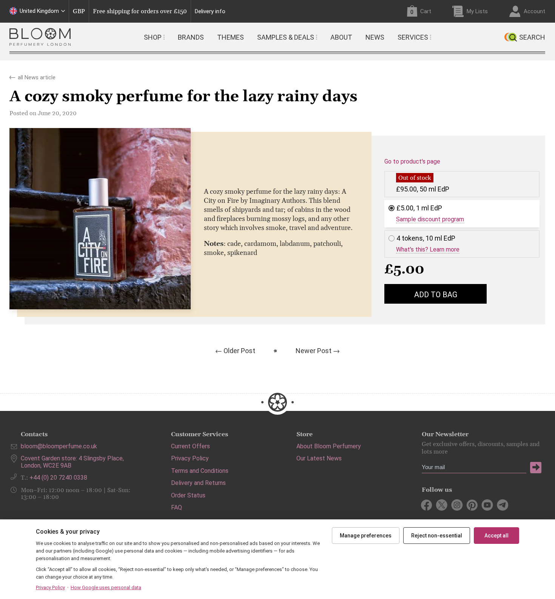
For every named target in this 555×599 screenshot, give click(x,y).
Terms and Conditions (199, 470)
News (374, 37)
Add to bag (435, 294)
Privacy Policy (190, 458)
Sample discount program (430, 219)
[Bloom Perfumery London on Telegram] (502, 505)
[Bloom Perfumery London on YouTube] (487, 505)
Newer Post (313, 351)
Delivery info (210, 11)
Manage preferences (366, 536)
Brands (191, 37)
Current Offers (190, 446)
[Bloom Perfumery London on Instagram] (457, 505)
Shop (153, 37)
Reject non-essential (436, 536)
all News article (36, 76)
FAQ (176, 507)
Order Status (188, 495)
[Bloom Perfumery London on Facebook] (427, 505)
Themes (230, 37)
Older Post (239, 351)
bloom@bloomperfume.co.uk (59, 446)
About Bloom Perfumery (328, 446)
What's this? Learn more (427, 249)
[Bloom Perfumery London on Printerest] (472, 505)
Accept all (496, 536)
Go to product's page (412, 161)
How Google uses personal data (106, 587)
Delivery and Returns (198, 482)
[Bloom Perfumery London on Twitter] (442, 505)
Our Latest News (319, 458)
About (341, 37)
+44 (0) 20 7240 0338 (58, 477)
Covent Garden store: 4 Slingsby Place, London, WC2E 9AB (72, 462)
